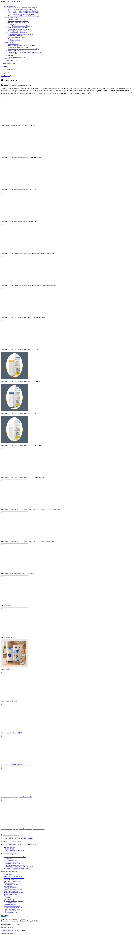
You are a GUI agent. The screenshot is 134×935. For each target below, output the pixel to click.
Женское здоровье (9, 902)
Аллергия (7, 897)
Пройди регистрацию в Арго (17, 57)
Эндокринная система (11, 888)
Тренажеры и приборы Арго (17, 31)
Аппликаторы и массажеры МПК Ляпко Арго (18, 866)
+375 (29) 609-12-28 (7, 73)
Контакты (7, 58)
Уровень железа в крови (11, 912)
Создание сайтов (6, 930)
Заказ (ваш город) (9, 6)
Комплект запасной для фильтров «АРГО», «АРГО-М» (18, 125)
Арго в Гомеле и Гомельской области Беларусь (22, 7)
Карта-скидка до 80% (11, 54)
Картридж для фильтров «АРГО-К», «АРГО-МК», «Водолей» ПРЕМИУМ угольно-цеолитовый (30, 509)
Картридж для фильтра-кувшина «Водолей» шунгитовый (18, 189)
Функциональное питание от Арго (15, 857)
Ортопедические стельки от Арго (14, 865)
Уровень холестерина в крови (13, 911)
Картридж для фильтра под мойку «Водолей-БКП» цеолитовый (20, 413)
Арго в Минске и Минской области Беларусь (22, 14)
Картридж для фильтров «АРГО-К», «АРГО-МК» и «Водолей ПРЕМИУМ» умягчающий (28, 285)
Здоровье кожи (9, 886)
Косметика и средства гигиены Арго (19, 29)
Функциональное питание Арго (18, 27)
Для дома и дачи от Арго (12, 862)
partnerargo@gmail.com (8, 63)
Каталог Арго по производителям (18, 22)
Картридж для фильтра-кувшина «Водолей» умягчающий (19, 221)
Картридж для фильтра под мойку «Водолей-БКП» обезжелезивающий (23, 477)
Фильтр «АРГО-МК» (7, 669)
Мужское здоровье (10, 904)
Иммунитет (8, 874)
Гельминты (7, 896)
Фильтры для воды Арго (15, 35)
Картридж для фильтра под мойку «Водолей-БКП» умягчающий (21, 381)
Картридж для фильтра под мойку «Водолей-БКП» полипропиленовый (23, 317)
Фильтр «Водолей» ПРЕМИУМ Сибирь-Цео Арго (16, 765)
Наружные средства (10, 860)
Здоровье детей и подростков (13, 901)
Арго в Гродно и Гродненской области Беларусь (23, 12)
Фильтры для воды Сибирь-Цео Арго (16, 868)
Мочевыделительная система (13, 889)
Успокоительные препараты (13, 907)
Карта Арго (11, 55)
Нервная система (9, 879)
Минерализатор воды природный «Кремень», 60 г (16, 797)
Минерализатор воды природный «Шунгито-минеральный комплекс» (22, 829)
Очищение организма (11, 894)
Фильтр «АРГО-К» (6, 637)
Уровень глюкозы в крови (12, 909)
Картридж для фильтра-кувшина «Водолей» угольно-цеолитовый (21, 157)
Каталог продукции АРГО (12, 17)
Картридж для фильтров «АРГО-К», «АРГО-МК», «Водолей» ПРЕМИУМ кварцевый (27, 541)
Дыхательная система (11, 884)
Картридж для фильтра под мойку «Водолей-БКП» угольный (20, 349)
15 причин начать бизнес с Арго (18, 47)
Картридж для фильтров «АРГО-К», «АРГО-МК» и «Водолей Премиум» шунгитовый (28, 253)
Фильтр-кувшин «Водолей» (9, 701)
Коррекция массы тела (11, 891)
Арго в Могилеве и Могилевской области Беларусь (24, 16)
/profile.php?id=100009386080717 (14, 850)
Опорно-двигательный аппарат (14, 878)
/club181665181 (9, 849)
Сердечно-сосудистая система (13, 876)
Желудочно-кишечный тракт (13, 881)
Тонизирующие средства (12, 906)
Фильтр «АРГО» (6, 605)
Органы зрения (9, 883)
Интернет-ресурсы (14, 40)
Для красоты (8, 858)
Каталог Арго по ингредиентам (18, 21)
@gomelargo (4, 66)
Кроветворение (9, 899)
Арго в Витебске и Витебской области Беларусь (23, 11)
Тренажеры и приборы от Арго (14, 863)
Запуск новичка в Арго (15, 50)
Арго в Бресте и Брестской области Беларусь (22, 9)
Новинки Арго (12, 24)
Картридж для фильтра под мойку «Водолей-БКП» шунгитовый (21, 445)
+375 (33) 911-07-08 (7, 69)
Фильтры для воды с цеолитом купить (16, 85)
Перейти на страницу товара (10, 835)
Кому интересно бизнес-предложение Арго (21, 45)
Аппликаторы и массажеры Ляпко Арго (20, 34)
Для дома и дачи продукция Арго (18, 37)
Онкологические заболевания (13, 892)
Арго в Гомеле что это (11, 60)
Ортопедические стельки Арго (17, 32)
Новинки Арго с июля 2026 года (22, 26)
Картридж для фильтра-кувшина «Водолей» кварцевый (18, 573)
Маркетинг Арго (9, 42)
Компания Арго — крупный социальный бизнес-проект (25, 52)
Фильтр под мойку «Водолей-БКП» (12, 733)
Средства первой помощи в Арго (18, 39)
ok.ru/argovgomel (9, 847)
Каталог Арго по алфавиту (16, 19)
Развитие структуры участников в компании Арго (23, 49)
